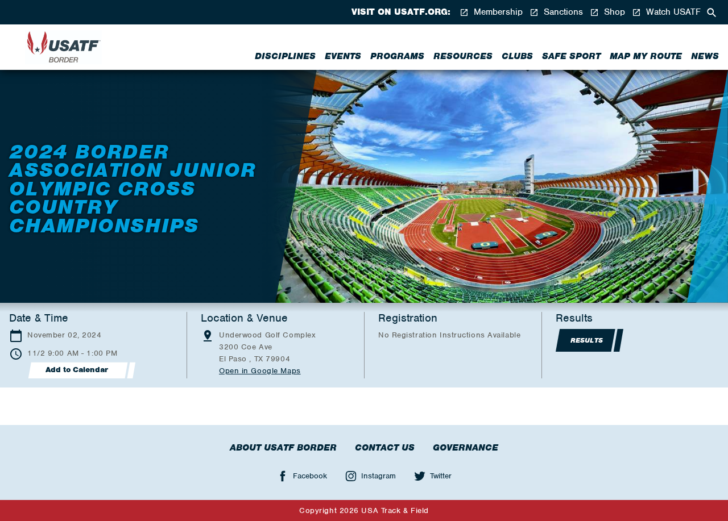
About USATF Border (283, 447)
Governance (465, 447)
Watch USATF (672, 12)
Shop (613, 12)
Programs (397, 56)
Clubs (517, 56)
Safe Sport (571, 56)
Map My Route (646, 56)
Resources (463, 56)
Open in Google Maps (260, 371)
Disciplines (285, 56)
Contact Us (385, 447)
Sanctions (562, 12)
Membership (497, 12)
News (705, 56)
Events (343, 56)
